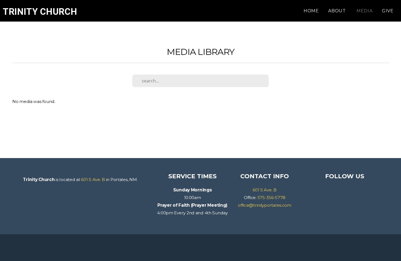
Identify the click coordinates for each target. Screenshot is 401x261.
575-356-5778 (272, 197)
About (337, 10)
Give (388, 10)
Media (365, 10)
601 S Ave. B (93, 179)
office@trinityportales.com (264, 205)
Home (311, 10)
